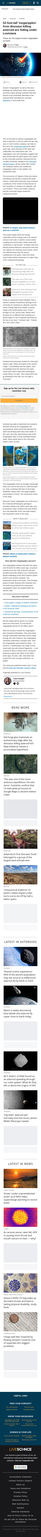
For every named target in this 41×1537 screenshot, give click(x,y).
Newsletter (34, 82)
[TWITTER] (15, 683)
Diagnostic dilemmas (12, 1409)
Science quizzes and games (12, 1436)
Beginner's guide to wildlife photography (29, 1436)
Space (4, 18)
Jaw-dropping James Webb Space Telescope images (11, 1420)
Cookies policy (20, 1496)
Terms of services (23, 406)
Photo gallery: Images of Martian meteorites (21, 603)
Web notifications (20, 1504)
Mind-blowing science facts (29, 1440)
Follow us (24, 82)
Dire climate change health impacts (23, 9)
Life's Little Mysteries (12, 1407)
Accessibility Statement (21, 1477)
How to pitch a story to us (20, 1516)
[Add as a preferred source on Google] (20, 1467)
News (26, 47)
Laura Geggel (14, 45)
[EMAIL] (18, 683)
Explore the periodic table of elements (12, 1424)
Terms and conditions (20, 1488)
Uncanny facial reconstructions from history (29, 1424)
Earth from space (29, 1407)
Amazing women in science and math (29, 1420)
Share (7, 82)
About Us (20, 1485)
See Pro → (26, 3)
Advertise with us (20, 1500)
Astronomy (13, 18)
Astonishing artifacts (29, 1409)
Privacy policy (20, 1492)
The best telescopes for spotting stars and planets (12, 1440)
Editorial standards (20, 1512)
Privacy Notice (25, 408)
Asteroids (22, 18)
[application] (20, 210)
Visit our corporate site (24, 1461)
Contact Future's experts (20, 1481)
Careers (20, 1508)
